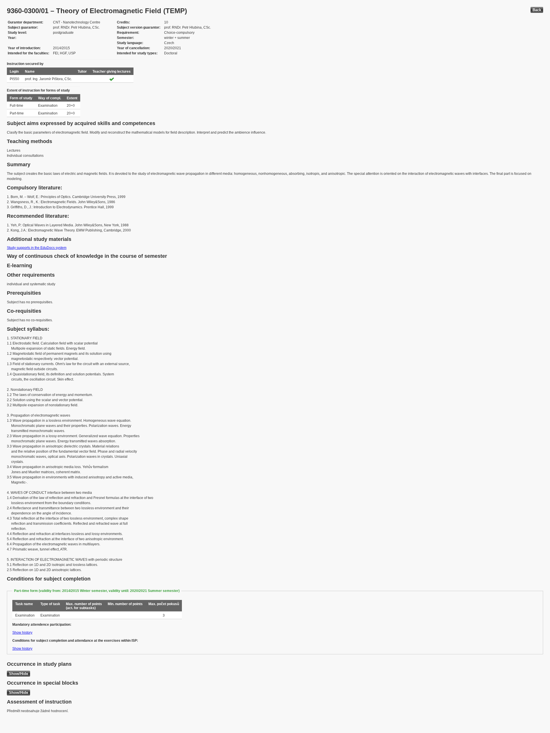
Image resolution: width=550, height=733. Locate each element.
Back (537, 10)
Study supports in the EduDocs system (36, 248)
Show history (22, 633)
